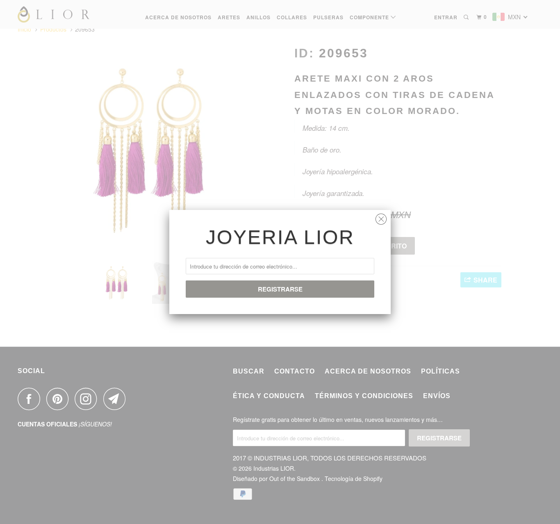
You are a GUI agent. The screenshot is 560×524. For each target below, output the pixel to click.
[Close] (381, 217)
